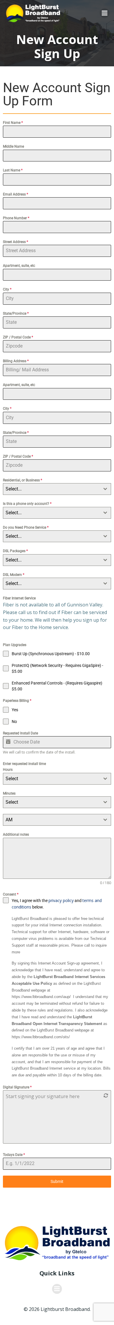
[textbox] (51, 489)
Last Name (13, 170)
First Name (13, 123)
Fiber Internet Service (19, 598)
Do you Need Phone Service (26, 527)
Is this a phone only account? (27, 504)
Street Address (15, 242)
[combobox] (57, 489)
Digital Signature (17, 1087)
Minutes (9, 793)
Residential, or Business (22, 480)
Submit (57, 1181)
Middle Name (13, 146)
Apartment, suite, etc (19, 266)
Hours (8, 770)
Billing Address (16, 361)
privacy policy (61, 900)
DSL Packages (15, 551)
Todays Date (14, 1155)
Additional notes (16, 834)
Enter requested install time (24, 764)
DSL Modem (13, 575)
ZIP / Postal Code (18, 337)
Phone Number (16, 218)
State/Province (16, 313)
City (7, 289)
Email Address (15, 194)
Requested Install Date (20, 733)
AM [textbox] (9, 819)
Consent (10, 894)
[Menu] (105, 13)
